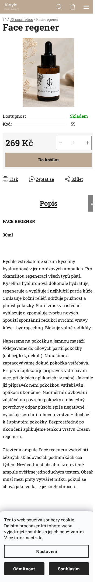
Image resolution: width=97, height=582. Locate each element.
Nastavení (46, 551)
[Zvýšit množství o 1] (87, 143)
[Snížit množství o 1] (60, 143)
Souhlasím (69, 568)
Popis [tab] (48, 203)
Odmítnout (24, 568)
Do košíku (48, 159)
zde (38, 537)
